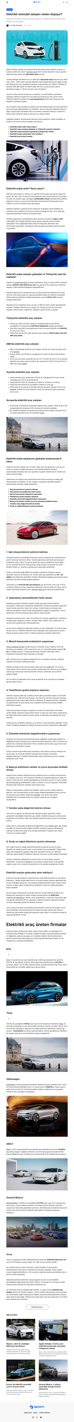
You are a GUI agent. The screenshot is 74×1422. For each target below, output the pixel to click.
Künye (35, 1413)
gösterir (16, 352)
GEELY (8, 1149)
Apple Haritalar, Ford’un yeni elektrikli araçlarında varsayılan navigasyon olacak (52, 1346)
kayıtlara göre (32, 72)
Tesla (61, 1024)
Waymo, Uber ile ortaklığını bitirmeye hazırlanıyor (17, 1345)
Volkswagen (10, 1085)
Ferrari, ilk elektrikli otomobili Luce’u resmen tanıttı (18, 1385)
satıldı (20, 335)
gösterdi (13, 389)
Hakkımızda (28, 1413)
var (52, 385)
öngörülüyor (20, 898)
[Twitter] (37, 1417)
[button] (7, 2)
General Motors (12, 1203)
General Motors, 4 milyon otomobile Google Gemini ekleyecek (50, 1386)
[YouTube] (40, 1417)
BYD (7, 960)
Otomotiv (9, 9)
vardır (12, 356)
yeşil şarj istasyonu (38, 589)
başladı (37, 795)
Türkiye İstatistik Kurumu (15, 647)
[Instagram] (33, 1417)
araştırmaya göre (21, 282)
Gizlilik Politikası (44, 1413)
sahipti (24, 364)
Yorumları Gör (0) (37, 1307)
